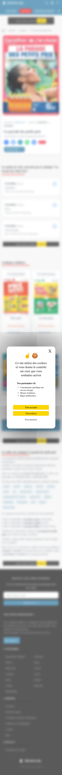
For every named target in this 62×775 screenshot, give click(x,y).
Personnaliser (31, 419)
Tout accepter (31, 407)
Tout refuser (31, 413)
